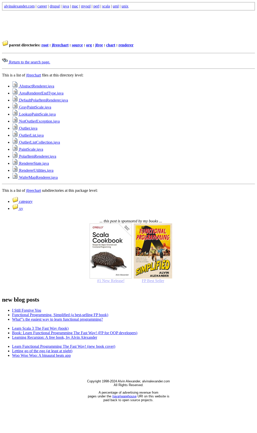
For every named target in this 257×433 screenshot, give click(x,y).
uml (116, 6)
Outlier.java (27, 128)
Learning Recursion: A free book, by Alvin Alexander (54, 337)
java (65, 6)
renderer (126, 45)
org (89, 45)
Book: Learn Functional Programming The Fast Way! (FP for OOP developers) (74, 333)
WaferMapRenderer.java (38, 177)
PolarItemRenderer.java (37, 156)
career (42, 6)
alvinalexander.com (19, 6)
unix (124, 6)
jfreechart (60, 45)
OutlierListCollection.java (39, 142)
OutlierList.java (31, 135)
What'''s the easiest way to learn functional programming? (57, 319)
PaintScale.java (30, 149)
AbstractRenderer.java (36, 86)
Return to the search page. (29, 62)
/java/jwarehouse (124, 396)
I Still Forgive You (26, 310)
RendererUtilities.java (35, 170)
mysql (86, 6)
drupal (55, 6)
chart (110, 45)
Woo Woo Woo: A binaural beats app (41, 355)
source (77, 45)
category (25, 201)
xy (20, 208)
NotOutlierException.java (39, 121)
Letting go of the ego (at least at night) (42, 351)
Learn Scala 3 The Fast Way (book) (40, 328)
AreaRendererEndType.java (40, 93)
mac (75, 6)
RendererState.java (33, 163)
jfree (99, 45)
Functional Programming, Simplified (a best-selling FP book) (60, 315)
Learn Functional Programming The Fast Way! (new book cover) (63, 346)
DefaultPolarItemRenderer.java (43, 100)
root (44, 45)
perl (96, 6)
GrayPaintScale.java (34, 107)
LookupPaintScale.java (37, 114)
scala (106, 6)
